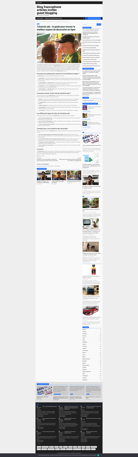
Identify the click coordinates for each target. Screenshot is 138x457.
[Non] (136, 455)
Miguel (38, 32)
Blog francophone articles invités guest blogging (49, 10)
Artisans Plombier (45, 446)
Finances (84, 348)
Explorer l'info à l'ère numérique (89, 81)
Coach (84, 337)
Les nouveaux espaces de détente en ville (91, 61)
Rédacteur (85, 369)
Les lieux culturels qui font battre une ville (91, 65)
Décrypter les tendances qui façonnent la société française (44, 175)
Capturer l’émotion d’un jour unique (90, 63)
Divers (89, 113)
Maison (84, 356)
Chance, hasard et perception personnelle (59, 175)
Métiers (84, 363)
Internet (58, 95)
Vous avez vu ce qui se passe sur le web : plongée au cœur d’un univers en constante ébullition (92, 78)
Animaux (84, 329)
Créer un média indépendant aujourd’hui (91, 29)
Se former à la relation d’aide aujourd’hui (91, 55)
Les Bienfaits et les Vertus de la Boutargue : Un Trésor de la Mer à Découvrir (92, 93)
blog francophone (40, 18)
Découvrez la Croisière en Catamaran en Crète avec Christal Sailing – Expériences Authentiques (91, 89)
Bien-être (90, 121)
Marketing (85, 361)
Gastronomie (85, 350)
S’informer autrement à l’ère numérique (91, 45)
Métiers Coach (93, 446)
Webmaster (85, 379)
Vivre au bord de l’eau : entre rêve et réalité (91, 40)
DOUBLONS (85, 342)
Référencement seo (87, 371)
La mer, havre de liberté (87, 87)
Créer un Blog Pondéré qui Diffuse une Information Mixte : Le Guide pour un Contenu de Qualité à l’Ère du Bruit (91, 231)
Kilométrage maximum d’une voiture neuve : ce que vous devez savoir (92, 317)
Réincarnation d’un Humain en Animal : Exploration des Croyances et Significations (70, 159)
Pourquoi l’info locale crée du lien (74, 175)
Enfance (84, 344)
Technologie (85, 375)
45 (39, 443)
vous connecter (45, 166)
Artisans (84, 331)
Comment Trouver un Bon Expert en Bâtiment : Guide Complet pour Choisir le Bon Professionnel (47, 159)
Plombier (84, 367)
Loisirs (89, 105)
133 (85, 129)
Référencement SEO (77, 449)
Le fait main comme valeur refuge (89, 59)
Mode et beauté (86, 365)
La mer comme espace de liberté (89, 47)
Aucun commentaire (92, 212)
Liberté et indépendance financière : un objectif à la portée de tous (91, 297)
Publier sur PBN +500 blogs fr (94, 18)
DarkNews (73, 453)
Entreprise (85, 346)
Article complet (40, 415)
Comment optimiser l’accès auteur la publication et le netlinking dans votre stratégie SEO (90, 33)
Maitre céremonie (86, 358)
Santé (84, 373)
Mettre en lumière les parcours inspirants (91, 57)
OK (98, 455)
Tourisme (84, 377)
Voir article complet (86, 111)
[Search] (83, 18)
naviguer (59, 105)
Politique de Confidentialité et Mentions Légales (53, 18)
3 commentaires (90, 234)
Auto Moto (85, 333)
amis (40, 125)
